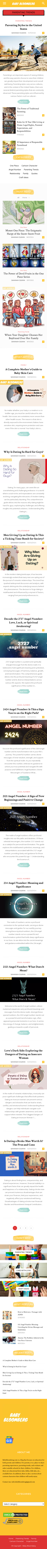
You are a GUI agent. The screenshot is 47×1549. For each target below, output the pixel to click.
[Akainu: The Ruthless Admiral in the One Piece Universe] (9, 1340)
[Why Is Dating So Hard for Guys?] (23, 471)
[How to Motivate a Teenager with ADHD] (7, 1315)
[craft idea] (23, 1289)
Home (11, 1538)
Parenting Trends (23, 21)
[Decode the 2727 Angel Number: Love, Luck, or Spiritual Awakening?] (23, 645)
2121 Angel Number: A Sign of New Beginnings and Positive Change (23, 798)
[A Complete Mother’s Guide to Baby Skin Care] (23, 393)
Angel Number (23, 614)
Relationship (24, 447)
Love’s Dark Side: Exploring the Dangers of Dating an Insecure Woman (23, 1054)
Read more (24, 102)
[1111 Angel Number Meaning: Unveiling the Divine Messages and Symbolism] (7, 1327)
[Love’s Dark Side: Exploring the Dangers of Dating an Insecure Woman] (23, 1077)
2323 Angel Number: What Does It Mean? (23, 968)
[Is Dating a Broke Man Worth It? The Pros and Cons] (23, 1164)
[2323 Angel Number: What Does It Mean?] (23, 989)
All (18, 197)
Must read (23, 192)
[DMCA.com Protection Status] (16, 1517)
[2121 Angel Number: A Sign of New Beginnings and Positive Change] (23, 819)
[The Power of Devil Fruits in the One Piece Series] (23, 255)
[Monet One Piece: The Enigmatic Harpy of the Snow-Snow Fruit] (23, 212)
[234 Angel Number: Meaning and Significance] (23, 905)
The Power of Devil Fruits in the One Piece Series (23, 275)
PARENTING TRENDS (23, 12)
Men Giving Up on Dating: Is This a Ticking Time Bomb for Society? (23, 537)
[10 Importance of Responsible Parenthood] (9, 147)
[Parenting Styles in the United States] (23, 53)
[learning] (23, 1252)
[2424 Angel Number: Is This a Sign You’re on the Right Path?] (23, 732)
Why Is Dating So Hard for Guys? (23, 452)
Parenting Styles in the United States (23, 27)
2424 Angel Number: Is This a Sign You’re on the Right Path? (23, 711)
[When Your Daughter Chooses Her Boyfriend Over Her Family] (23, 308)
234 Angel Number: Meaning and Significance (23, 885)
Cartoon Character (17, 1541)
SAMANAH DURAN (18, 33)
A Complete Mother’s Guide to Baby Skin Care (23, 371)
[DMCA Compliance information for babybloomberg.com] (13, 1523)
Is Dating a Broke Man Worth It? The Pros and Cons (23, 1143)
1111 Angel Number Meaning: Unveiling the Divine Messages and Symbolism (30, 1327)
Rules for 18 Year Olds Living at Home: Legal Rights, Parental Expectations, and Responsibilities (30, 127)
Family (23, 365)
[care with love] (23, 1270)
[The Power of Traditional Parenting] (9, 113)
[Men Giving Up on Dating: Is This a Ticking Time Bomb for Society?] (23, 558)
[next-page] (31, 1228)
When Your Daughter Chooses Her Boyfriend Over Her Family (24, 336)
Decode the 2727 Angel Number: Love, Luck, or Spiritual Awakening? (23, 622)
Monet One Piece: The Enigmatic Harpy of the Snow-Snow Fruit (23, 232)
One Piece (23, 227)
